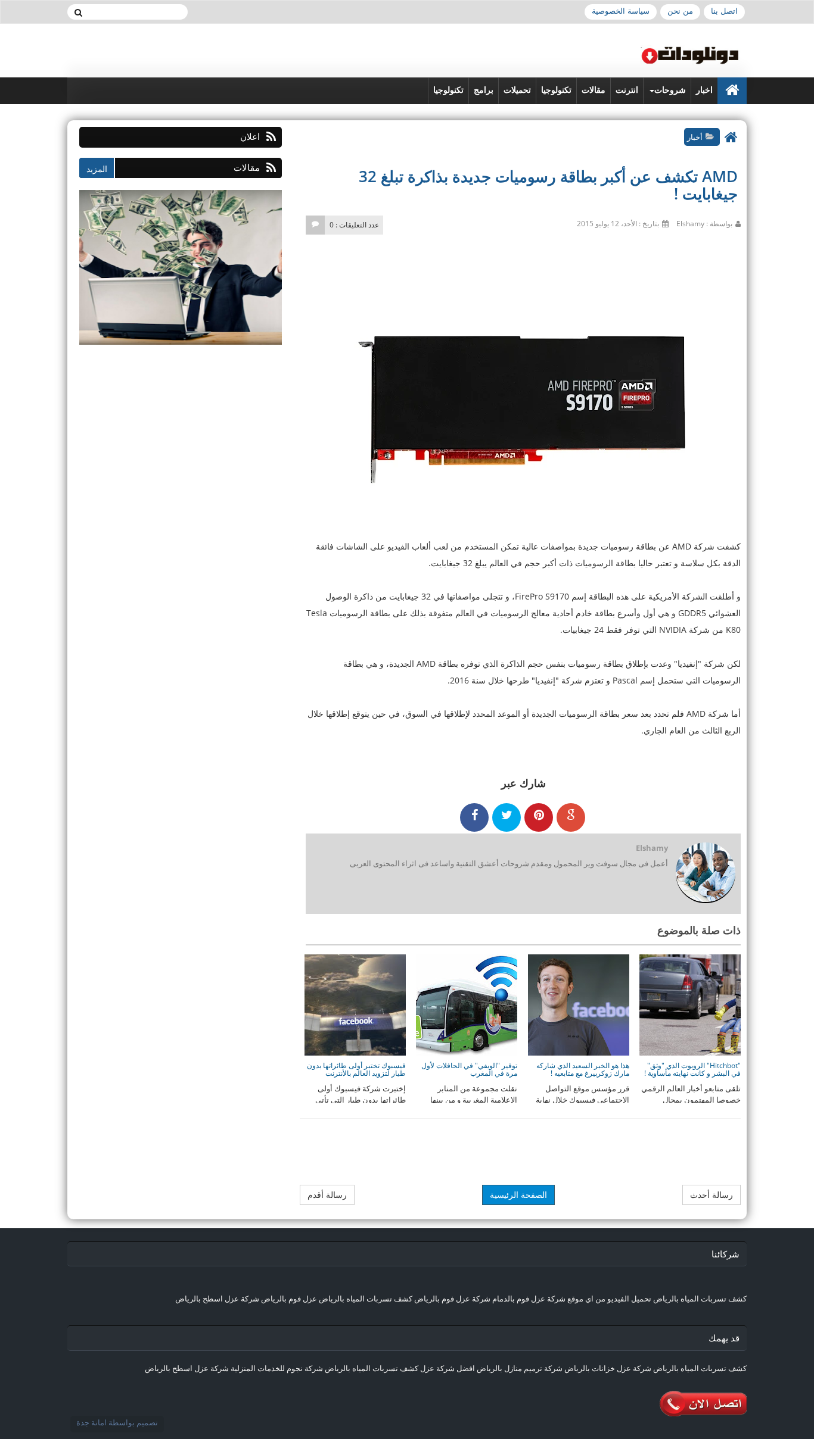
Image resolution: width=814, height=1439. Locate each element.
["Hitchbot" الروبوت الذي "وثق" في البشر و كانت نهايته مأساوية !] (690, 1003)
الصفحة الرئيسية (518, 1194)
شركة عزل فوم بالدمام (529, 1298)
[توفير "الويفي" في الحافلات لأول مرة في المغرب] (466, 1003)
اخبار (704, 90)
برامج (483, 90)
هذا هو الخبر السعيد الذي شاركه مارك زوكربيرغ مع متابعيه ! (582, 1069)
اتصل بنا (724, 11)
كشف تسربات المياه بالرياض (700, 1298)
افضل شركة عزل (446, 1368)
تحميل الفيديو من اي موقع (609, 1298)
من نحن (680, 11)
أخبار (695, 137)
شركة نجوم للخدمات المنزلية (277, 1368)
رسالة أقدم (327, 1194)
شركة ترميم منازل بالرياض (520, 1368)
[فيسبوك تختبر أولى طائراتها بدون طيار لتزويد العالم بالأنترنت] (355, 1003)
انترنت (627, 90)
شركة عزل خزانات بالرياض (607, 1368)
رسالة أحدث (711, 1194)
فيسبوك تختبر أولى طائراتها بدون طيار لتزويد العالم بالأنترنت (356, 1069)
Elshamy (652, 847)
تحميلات (517, 90)
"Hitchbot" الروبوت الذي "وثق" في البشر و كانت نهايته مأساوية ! (692, 1069)
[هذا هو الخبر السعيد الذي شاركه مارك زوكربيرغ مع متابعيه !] (578, 1003)
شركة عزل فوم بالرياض (452, 1298)
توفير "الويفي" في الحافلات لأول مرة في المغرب (469, 1069)
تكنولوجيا (556, 90)
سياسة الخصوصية (621, 11)
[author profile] (705, 873)
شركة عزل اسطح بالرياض (217, 1298)
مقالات (593, 90)
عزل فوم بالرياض (289, 1298)
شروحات (670, 90)
